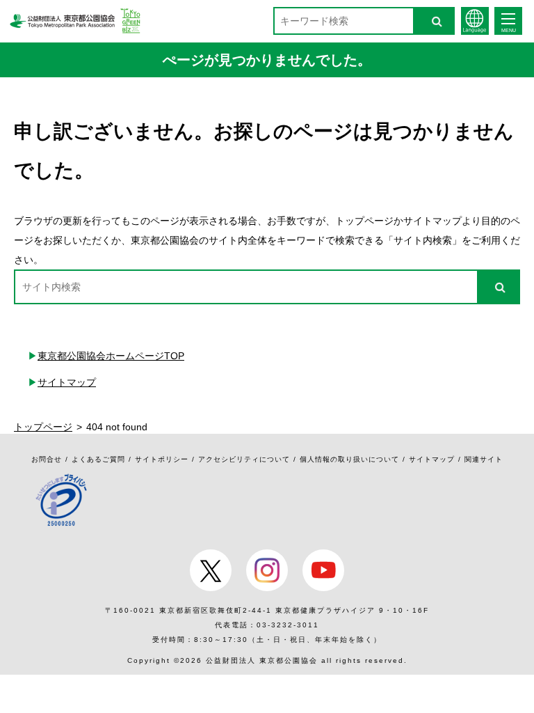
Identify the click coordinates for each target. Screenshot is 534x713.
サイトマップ (67, 382)
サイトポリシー (161, 459)
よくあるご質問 (98, 459)
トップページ (43, 426)
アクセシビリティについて (244, 459)
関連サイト (483, 459)
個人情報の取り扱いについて (349, 459)
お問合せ (46, 459)
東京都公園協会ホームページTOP (111, 355)
